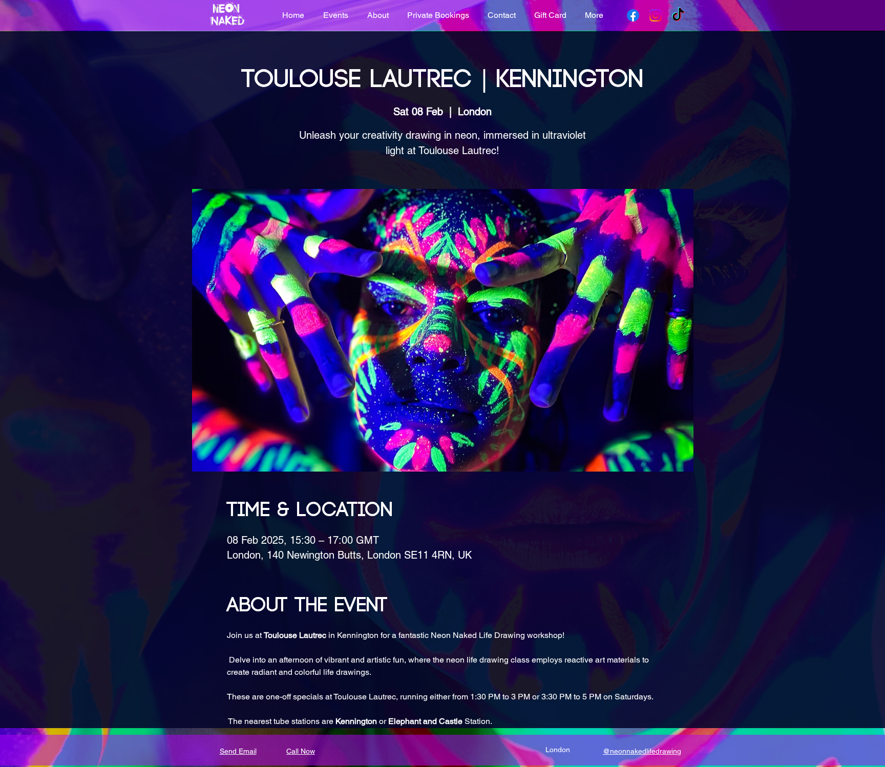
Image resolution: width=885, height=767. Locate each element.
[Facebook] (633, 15)
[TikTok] (678, 15)
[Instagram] (655, 15)
